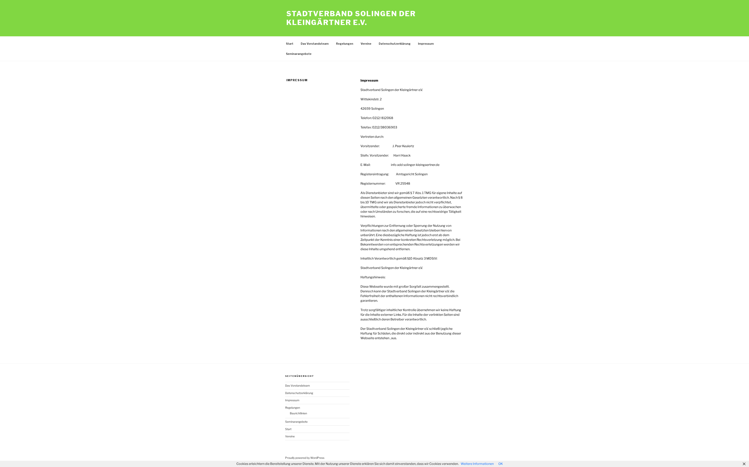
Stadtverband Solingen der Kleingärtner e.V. (351, 18)
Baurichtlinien (298, 413)
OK (500, 464)
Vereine (366, 43)
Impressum (426, 43)
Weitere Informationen (477, 464)
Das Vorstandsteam (315, 43)
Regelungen (344, 43)
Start (289, 43)
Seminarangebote (298, 53)
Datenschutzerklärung (395, 43)
